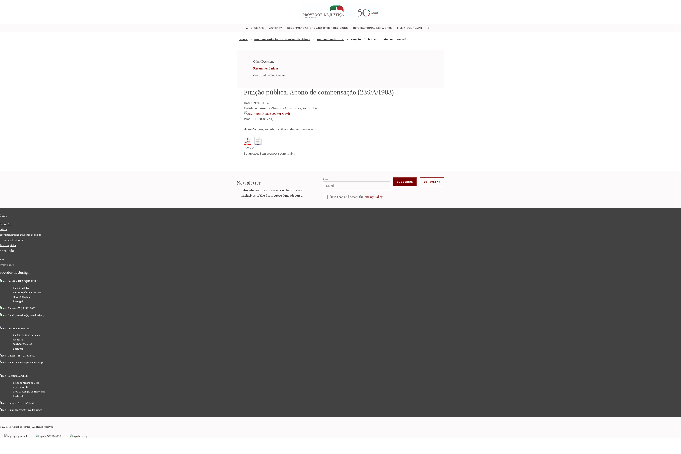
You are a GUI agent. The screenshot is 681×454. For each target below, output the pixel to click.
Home (243, 39)
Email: (326, 179)
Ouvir (286, 113)
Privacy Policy (373, 197)
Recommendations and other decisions (282, 39)
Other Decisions (263, 61)
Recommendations (330, 39)
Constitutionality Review (269, 75)
